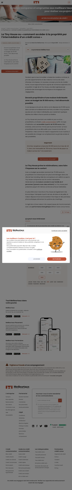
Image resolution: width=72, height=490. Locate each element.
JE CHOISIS (36, 259)
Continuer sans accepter (58, 232)
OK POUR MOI (57, 259)
